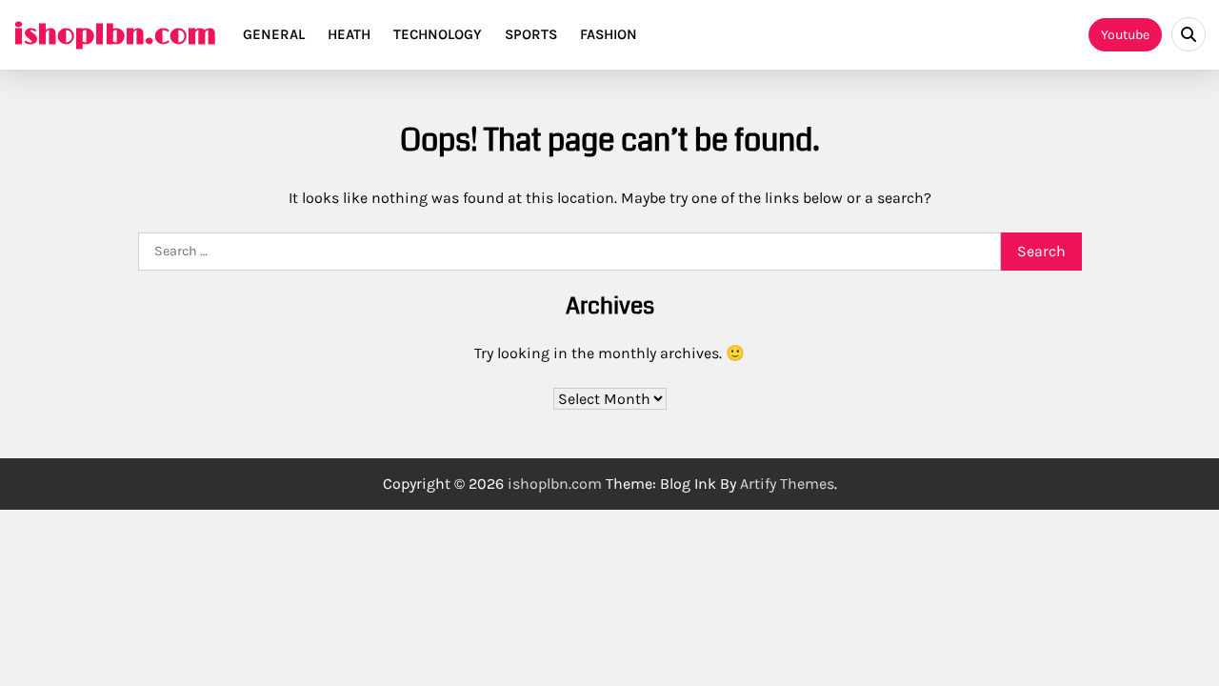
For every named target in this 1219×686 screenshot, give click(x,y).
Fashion (608, 34)
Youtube (1125, 35)
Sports (531, 34)
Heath (349, 34)
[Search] (1188, 34)
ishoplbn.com (114, 35)
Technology (437, 34)
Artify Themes (787, 483)
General (274, 34)
